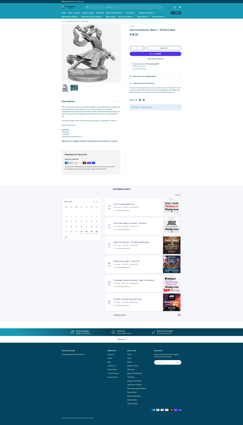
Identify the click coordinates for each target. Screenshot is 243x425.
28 (86, 231)
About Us (111, 354)
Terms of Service (113, 373)
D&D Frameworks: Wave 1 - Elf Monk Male (77, 21)
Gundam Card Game (146, 13)
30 (97, 231)
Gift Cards (100, 13)
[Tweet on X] (136, 100)
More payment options (155, 58)
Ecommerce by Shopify (87, 418)
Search (110, 358)
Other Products (158, 17)
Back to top (121, 339)
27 (81, 231)
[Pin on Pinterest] (144, 100)
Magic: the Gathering (114, 13)
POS (77, 418)
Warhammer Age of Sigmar (91, 17)
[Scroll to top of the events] (179, 315)
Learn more (84, 1)
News (70, 13)
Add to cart (164, 48)
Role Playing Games (125, 17)
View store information (139, 68)
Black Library (111, 17)
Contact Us (111, 366)
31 (66, 237)
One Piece (130, 13)
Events (77, 13)
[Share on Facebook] (140, 100)
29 (91, 231)
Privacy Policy (112, 377)
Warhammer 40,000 (69, 17)
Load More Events (120, 315)
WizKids (132, 26)
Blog (109, 362)
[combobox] (123, 7)
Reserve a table (88, 13)
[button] (180, 7)
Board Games (142, 17)
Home (64, 13)
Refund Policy (112, 370)
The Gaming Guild (71, 418)
